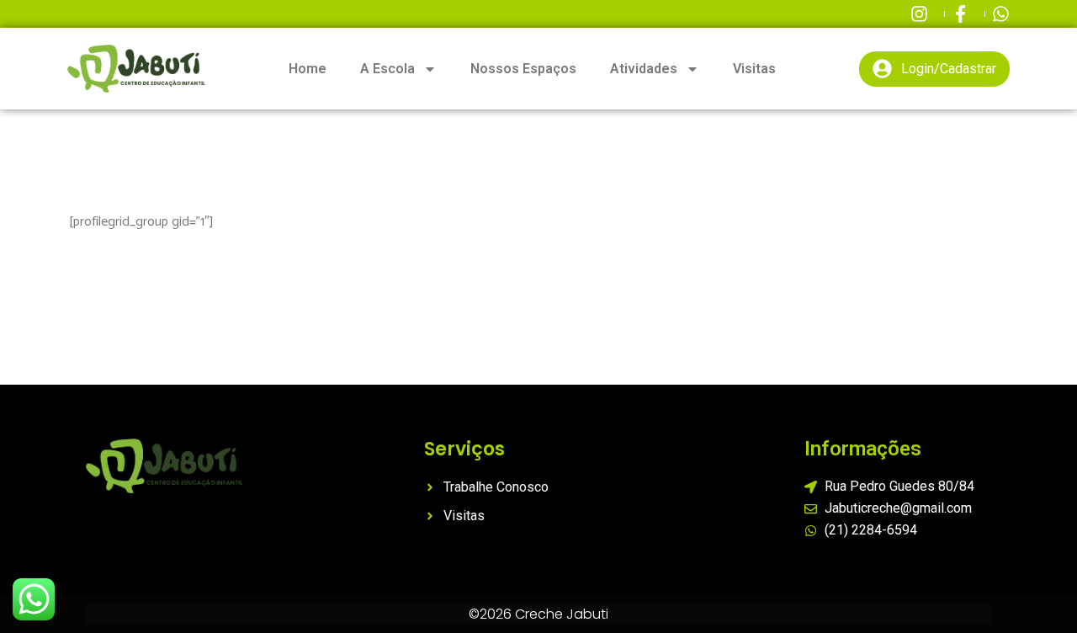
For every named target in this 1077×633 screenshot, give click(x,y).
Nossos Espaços (523, 69)
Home (307, 69)
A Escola (387, 69)
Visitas (754, 69)
